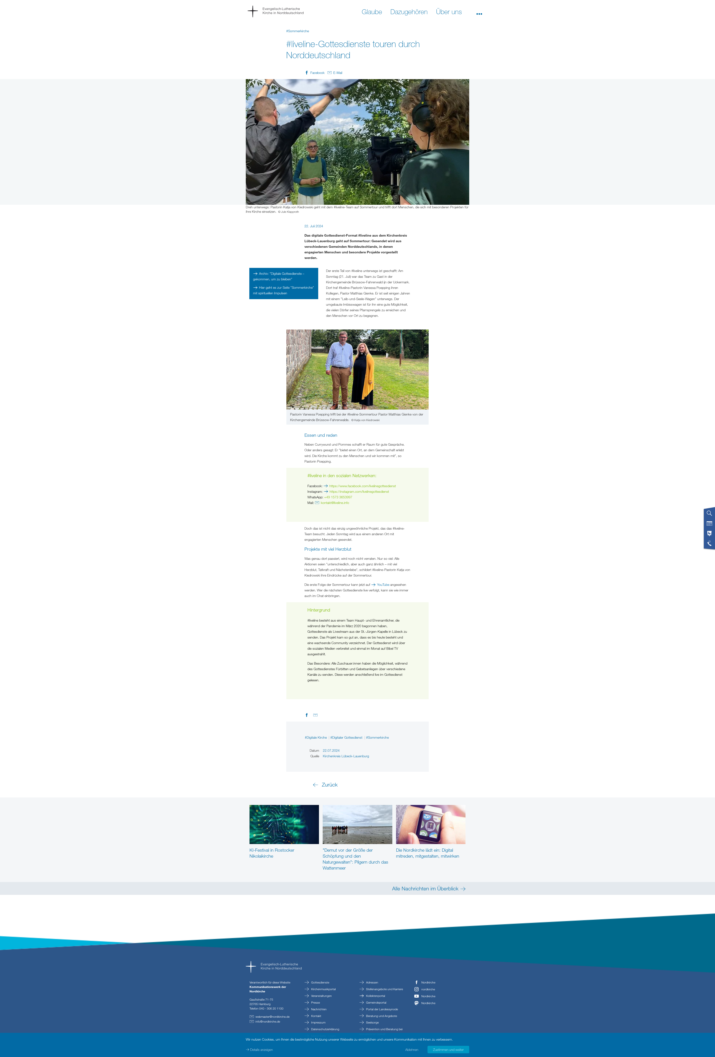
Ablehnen (411, 1050)
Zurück (330, 784)
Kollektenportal (375, 995)
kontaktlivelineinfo (335, 503)
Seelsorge (372, 1022)
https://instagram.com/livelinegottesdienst (359, 491)
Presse (315, 1002)
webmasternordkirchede (272, 1016)
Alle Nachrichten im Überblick (425, 888)
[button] (479, 11)
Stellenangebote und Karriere (384, 989)
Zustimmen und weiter (448, 1050)
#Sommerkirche (377, 737)
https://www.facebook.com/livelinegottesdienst (362, 486)
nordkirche (428, 989)
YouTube (383, 584)
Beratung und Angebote (381, 1016)
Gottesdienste (319, 982)
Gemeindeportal (375, 1002)
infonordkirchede (267, 1021)
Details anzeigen (261, 1050)
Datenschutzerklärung (324, 1029)
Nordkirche (428, 982)
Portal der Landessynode (381, 1009)
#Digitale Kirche (316, 737)
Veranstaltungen (321, 995)
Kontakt (315, 1016)
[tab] (709, 515)
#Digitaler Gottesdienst (346, 737)
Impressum (317, 1022)
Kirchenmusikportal (323, 989)
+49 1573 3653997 (338, 497)
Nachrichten (318, 1009)
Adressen (371, 982)
